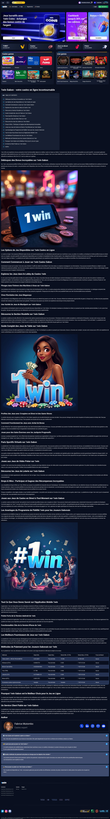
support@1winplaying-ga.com (7, 789)
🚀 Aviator (37, 6)
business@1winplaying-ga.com (7, 793)
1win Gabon (14, 6)
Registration (30, 6)
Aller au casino (77, 38)
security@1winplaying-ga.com (7, 791)
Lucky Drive (99, 2)
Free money (19, 2)
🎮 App (21, 6)
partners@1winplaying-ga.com (7, 795)
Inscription (104, 6)
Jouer (13, 38)
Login (95, 6)
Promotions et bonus (86, 2)
